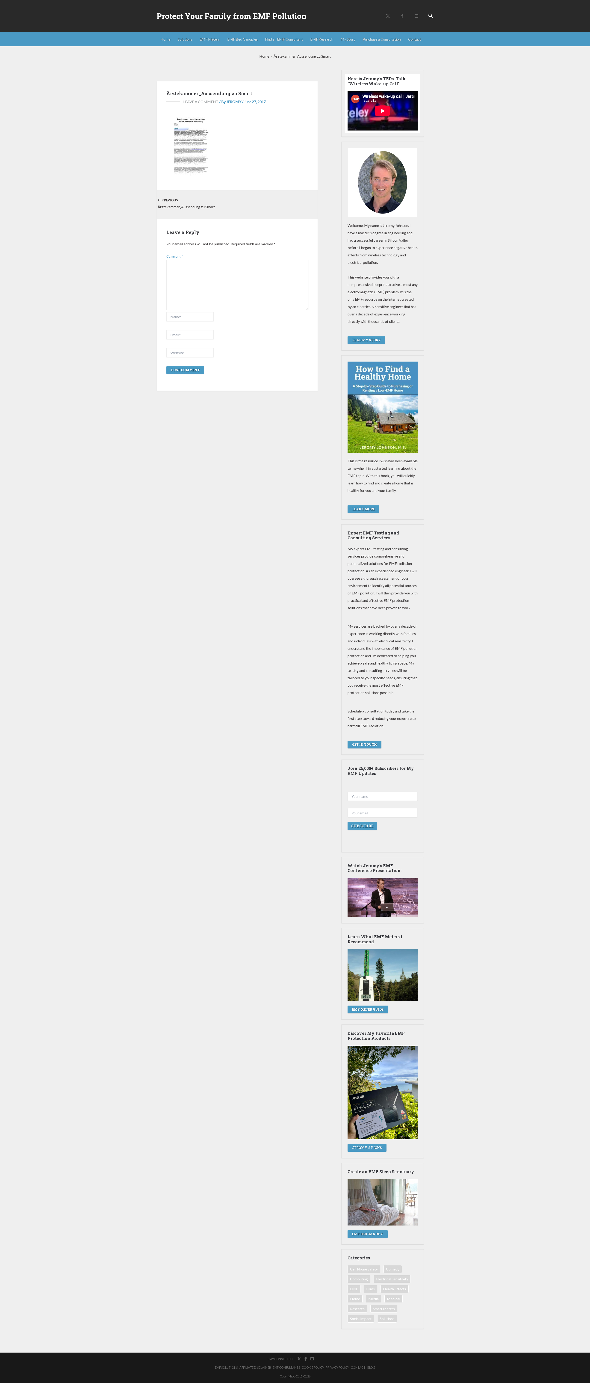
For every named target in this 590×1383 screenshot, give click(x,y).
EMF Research (321, 39)
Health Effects (394, 1289)
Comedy (392, 1269)
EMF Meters (210, 39)
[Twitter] (388, 16)
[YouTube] (416, 16)
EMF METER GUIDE (368, 1009)
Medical (393, 1299)
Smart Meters (384, 1308)
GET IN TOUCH (364, 744)
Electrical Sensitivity (392, 1279)
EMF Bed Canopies (242, 39)
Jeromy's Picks (367, 1148)
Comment (174, 256)
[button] (430, 15)
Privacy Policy (337, 1367)
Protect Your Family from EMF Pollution (232, 16)
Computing (359, 1279)
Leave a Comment (200, 101)
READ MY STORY (366, 340)
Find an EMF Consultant (284, 39)
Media (373, 1299)
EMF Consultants (286, 1367)
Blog (371, 1367)
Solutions (185, 39)
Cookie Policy (313, 1367)
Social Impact (361, 1318)
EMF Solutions (226, 1367)
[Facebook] (402, 16)
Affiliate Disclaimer (255, 1367)
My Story (348, 39)
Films (370, 1289)
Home (165, 39)
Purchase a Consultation (382, 39)
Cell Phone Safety (364, 1269)
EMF (354, 1289)
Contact (414, 39)
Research (357, 1308)
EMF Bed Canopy (367, 1234)
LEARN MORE (363, 509)
